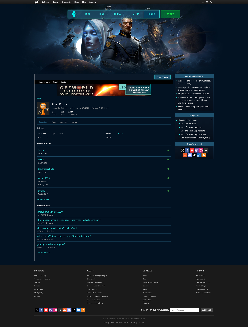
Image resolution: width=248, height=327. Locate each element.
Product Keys (201, 286)
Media (136, 14)
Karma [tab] (74, 122)
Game (87, 14)
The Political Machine (95, 293)
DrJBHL (41, 190)
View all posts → (44, 252)
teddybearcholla (46, 169)
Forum (151, 14)
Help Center (200, 275)
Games (55, 2)
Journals (118, 14)
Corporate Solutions (42, 279)
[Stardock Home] (37, 2)
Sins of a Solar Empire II (96, 286)
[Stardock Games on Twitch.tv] (196, 150)
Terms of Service (122, 323)
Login (63, 82)
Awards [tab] (63, 122)
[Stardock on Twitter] (182, 150)
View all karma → (44, 199)
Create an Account (203, 282)
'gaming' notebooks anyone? (51, 244)
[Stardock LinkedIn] (199, 155)
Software (45, 2)
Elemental (91, 279)
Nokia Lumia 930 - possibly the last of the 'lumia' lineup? (64, 236)
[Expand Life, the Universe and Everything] (179, 138)
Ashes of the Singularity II (97, 275)
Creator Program (149, 296)
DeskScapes (38, 289)
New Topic (162, 77)
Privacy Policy (109, 323)
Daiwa (41, 159)
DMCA (133, 323)
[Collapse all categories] (211, 119)
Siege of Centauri (93, 300)
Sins (72, 14)
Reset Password (202, 289)
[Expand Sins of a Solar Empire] (176, 120)
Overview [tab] (43, 122)
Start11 (37, 282)
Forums (146, 303)
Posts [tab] (54, 122)
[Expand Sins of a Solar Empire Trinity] (179, 134)
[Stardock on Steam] (206, 150)
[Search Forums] (211, 2)
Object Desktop (40, 275)
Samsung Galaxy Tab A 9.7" (50, 211)
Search (55, 82)
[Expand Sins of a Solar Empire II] (179, 127)
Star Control (91, 289)
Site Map (141, 323)
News (76, 2)
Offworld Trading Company (97, 296)
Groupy (37, 296)
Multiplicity (38, 293)
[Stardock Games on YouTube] (192, 150)
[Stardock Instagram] (201, 150)
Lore (101, 14)
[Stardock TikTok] (194, 155)
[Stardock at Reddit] (185, 155)
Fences (37, 286)
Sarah (41, 150)
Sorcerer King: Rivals (95, 303)
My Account (200, 279)
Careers (146, 286)
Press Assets (147, 293)
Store (170, 14)
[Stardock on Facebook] (187, 150)
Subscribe (206, 310)
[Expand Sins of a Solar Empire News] (179, 131)
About (145, 275)
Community (66, 2)
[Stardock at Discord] (189, 155)
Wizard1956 (44, 178)
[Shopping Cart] (207, 2)
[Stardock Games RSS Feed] (203, 155)
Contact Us (147, 300)
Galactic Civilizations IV (95, 282)
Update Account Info (203, 293)
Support (92, 2)
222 (119, 137)
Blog (84, 2)
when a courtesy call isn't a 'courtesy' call (57, 228)
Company (147, 271)
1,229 (120, 133)
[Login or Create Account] (203, 2)
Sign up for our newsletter (154, 310)
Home (38, 98)
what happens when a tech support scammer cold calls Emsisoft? (68, 220)
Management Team (150, 282)
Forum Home (44, 82)
